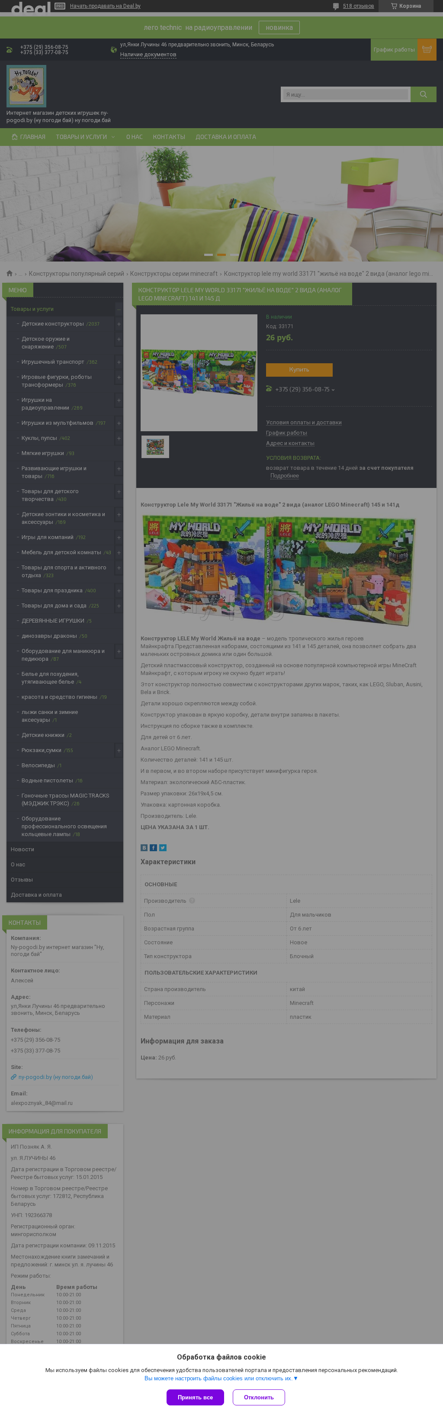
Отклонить (259, 1397)
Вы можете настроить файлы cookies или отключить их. (218, 1378)
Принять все (195, 1397)
